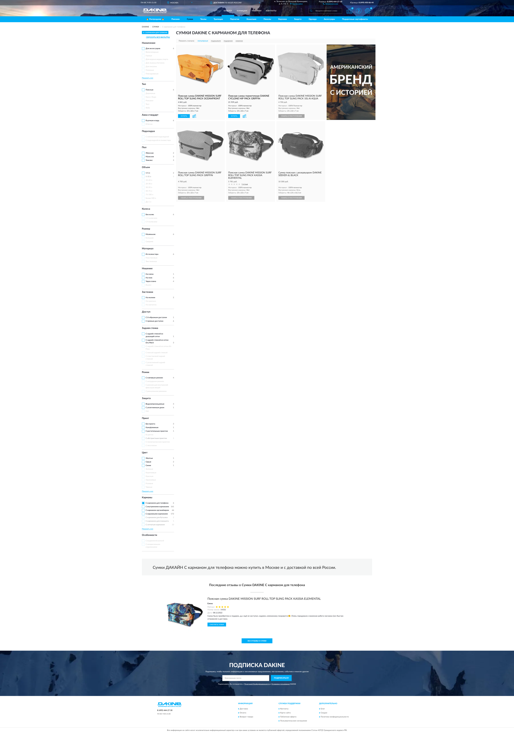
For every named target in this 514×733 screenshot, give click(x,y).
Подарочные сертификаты (355, 19)
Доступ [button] (146, 312)
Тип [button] (144, 84)
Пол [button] (144, 147)
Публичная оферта (288, 717)
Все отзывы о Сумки (257, 641)
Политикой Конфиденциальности (257, 684)
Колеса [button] (146, 209)
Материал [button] (147, 248)
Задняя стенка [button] (150, 328)
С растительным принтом (157, 431)
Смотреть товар (217, 624)
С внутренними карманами (157, 507)
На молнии (150, 298)
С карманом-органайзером (157, 510)
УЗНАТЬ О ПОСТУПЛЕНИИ (291, 116)
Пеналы (267, 19)
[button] (330, 3)
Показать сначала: (186, 41)
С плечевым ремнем (154, 378)
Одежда (313, 19)
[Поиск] (311, 11)
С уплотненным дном (155, 408)
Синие (148, 465)
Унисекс (149, 160)
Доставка (244, 709)
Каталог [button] (228, 11)
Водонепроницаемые (155, 404)
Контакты (271, 11)
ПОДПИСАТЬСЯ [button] (281, 678)
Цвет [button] (145, 452)
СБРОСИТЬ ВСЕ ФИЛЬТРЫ (158, 37)
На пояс (149, 278)
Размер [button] (146, 229)
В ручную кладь (152, 121)
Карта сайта (285, 713)
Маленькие (150, 234)
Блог (323, 709)
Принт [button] (145, 418)
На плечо (150, 274)
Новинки (256, 11)
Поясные (149, 90)
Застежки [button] (147, 292)
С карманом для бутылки (157, 517)
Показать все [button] (147, 78)
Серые (148, 462)
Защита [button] (146, 398)
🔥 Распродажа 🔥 (155, 19)
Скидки (324, 713)
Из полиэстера (152, 254)
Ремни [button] (145, 372)
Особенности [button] (149, 535)
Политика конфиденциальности (335, 717)
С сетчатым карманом (155, 525)
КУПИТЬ (184, 116)
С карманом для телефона (157, 503)
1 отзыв (245, 184)
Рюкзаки (175, 19)
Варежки (282, 19)
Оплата (243, 713)
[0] (368, 11)
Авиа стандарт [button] (150, 115)
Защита (297, 19)
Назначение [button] (148, 43)
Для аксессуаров (153, 48)
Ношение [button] (147, 268)
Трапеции (218, 19)
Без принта (150, 424)
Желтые (149, 458)
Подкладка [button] (148, 131)
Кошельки (251, 19)
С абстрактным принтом (156, 438)
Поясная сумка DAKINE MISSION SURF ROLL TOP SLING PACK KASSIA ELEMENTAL (264, 598)
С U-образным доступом (156, 317)
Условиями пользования (280, 684)
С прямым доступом (154, 321)
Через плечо (151, 281)
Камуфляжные (152, 427)
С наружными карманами (157, 514)
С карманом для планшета (157, 521)
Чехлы (203, 19)
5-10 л (148, 177)
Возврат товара (246, 717)
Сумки (190, 19)
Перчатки (234, 19)
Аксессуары (329, 19)
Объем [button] (146, 167)
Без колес (150, 215)
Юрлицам (242, 11)
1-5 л (148, 173)
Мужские (150, 157)
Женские (150, 153)
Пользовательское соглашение (293, 721)
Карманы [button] (147, 497)
